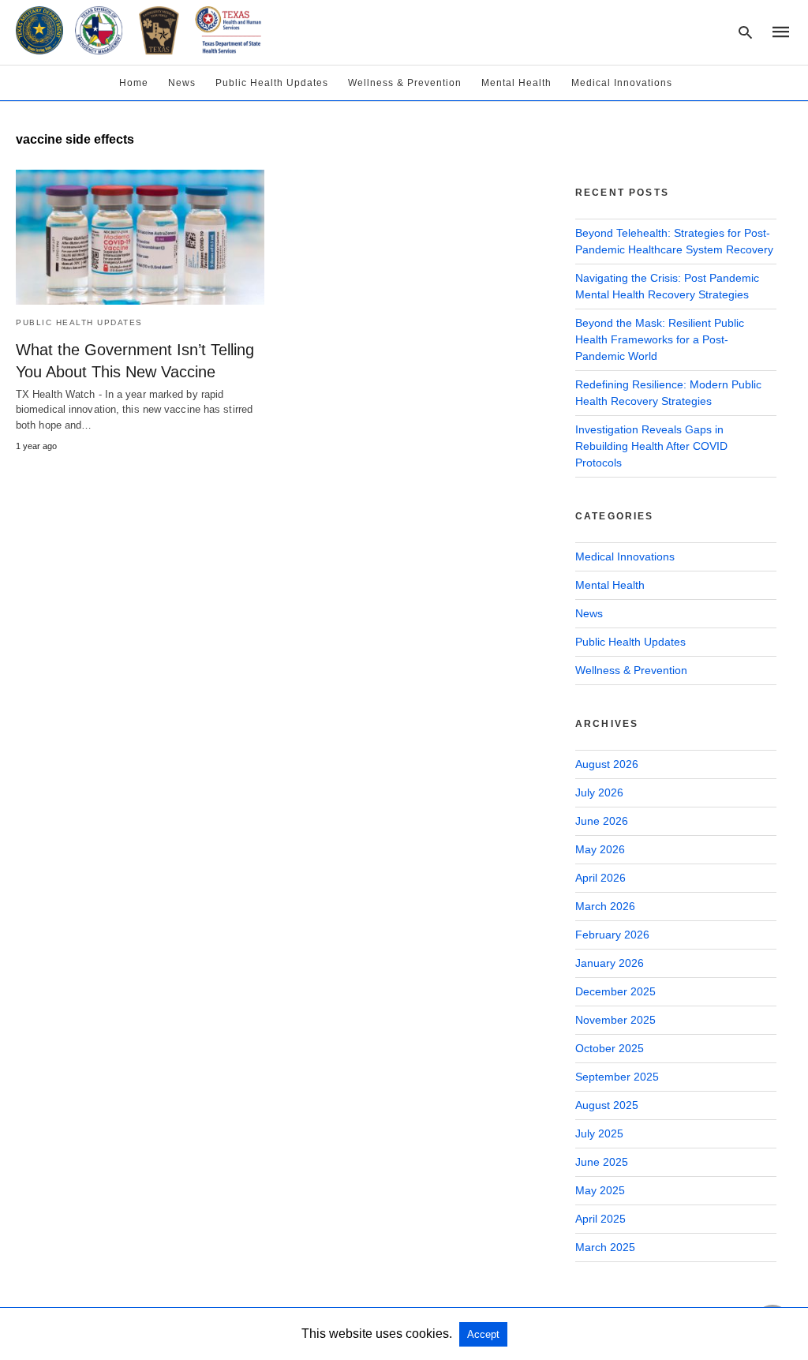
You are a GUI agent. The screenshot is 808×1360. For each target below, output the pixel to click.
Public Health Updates (271, 82)
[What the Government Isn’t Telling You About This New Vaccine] (140, 237)
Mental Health (516, 82)
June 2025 (601, 1162)
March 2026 (605, 906)
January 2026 (609, 963)
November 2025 (615, 1019)
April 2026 (600, 877)
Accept (483, 1334)
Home (133, 82)
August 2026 (606, 764)
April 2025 (600, 1218)
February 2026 (612, 934)
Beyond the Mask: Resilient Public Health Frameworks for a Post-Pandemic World (659, 339)
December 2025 (615, 991)
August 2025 (606, 1105)
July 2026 (599, 792)
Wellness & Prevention (405, 82)
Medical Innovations (621, 82)
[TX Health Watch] (138, 30)
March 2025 (605, 1247)
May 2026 (600, 849)
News (182, 82)
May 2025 (600, 1190)
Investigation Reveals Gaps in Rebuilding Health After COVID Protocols (651, 446)
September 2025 (617, 1076)
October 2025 (609, 1048)
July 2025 (599, 1133)
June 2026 (601, 821)
